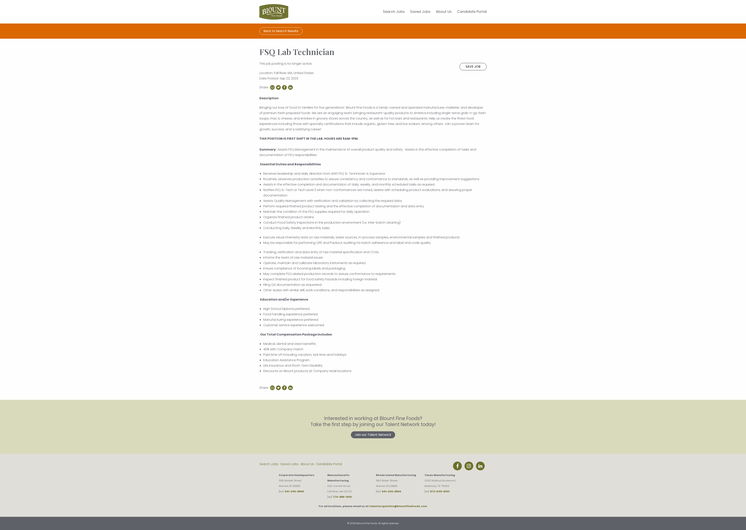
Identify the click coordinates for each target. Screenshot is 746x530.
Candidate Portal (472, 11)
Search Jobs (394, 11)
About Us (444, 11)
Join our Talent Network (373, 434)
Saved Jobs (420, 11)
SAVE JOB (473, 66)
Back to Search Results (280, 31)
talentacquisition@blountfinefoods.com (398, 506)
